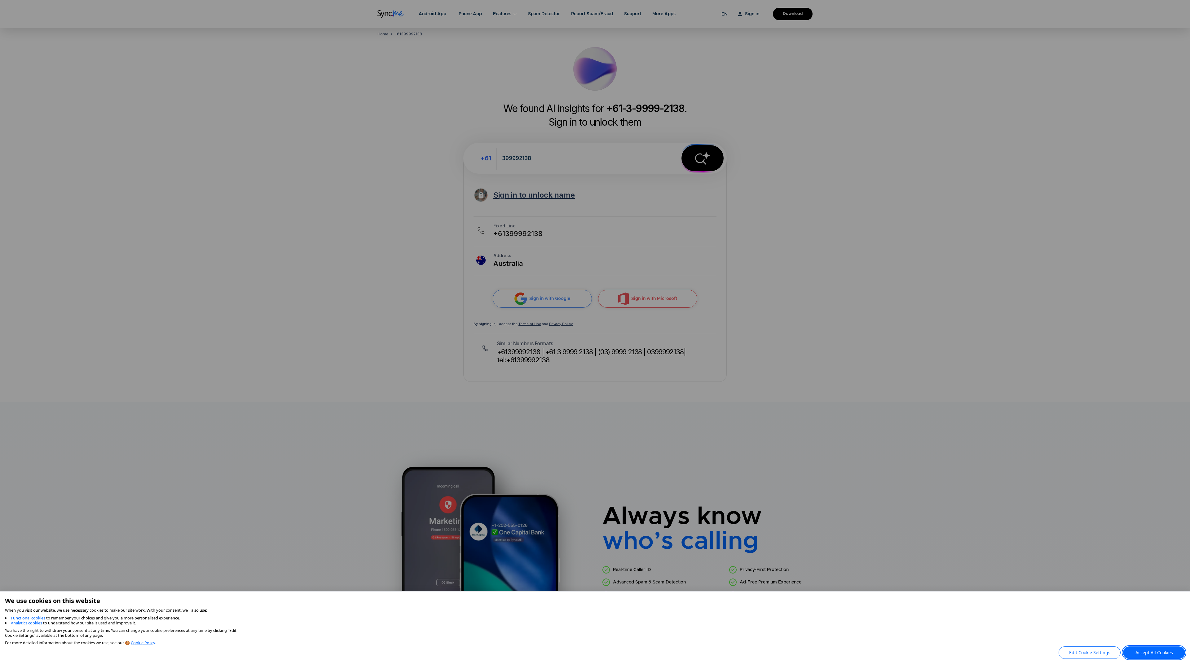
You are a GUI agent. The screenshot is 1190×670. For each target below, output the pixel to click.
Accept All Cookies (1154, 652)
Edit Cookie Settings (1089, 652)
